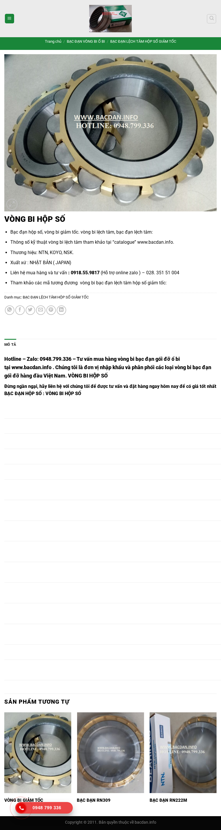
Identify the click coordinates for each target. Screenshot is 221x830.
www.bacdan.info (155, 242)
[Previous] (4, 764)
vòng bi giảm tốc (61, 232)
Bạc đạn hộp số (26, 232)
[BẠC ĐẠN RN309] (110, 752)
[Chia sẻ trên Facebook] (20, 310)
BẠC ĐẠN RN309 (93, 800)
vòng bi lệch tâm (97, 232)
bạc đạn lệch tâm (134, 232)
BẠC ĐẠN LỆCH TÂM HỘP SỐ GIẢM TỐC (143, 41)
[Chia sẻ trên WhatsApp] (9, 310)
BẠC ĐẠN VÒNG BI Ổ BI (86, 41)
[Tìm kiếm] (211, 18)
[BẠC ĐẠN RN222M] (183, 752)
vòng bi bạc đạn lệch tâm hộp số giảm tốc (122, 283)
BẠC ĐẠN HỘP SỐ (23, 393)
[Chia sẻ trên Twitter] (30, 310)
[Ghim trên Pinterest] (51, 310)
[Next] (216, 764)
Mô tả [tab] (10, 344)
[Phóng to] (12, 204)
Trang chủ (53, 41)
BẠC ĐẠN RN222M (168, 800)
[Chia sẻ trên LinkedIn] (61, 310)
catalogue (124, 242)
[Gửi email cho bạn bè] (40, 310)
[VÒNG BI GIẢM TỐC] (37, 752)
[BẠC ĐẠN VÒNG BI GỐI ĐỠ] (110, 18)
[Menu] (9, 18)
